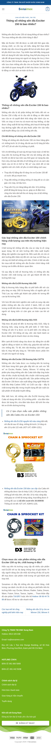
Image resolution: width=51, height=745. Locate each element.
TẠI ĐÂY (17, 596)
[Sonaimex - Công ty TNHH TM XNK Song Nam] (25, 9)
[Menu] (3, 9)
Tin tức (33, 17)
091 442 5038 (15, 669)
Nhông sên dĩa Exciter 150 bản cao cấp (20, 488)
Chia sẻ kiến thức (22, 17)
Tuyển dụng (7, 701)
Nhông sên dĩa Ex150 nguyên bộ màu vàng (22, 421)
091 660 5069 (15, 664)
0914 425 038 (14, 634)
